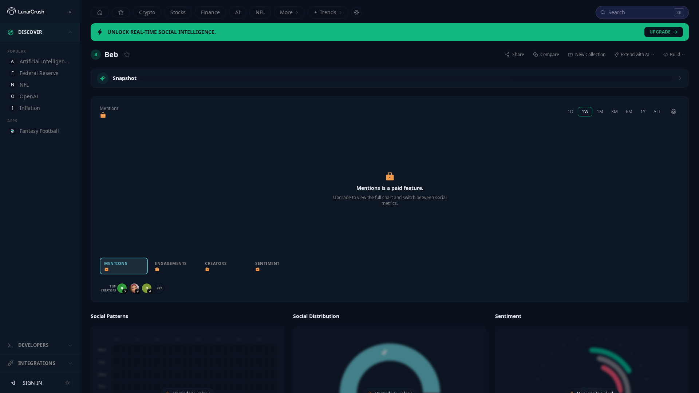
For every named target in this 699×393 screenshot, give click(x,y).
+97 (159, 288)
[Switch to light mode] (68, 383)
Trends (325, 12)
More (286, 12)
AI (237, 12)
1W (585, 111)
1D (570, 111)
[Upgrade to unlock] (103, 115)
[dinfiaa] (134, 288)
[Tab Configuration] (356, 12)
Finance (210, 12)
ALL (657, 111)
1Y (642, 111)
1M (600, 111)
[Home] (100, 12)
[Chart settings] (673, 112)
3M (614, 111)
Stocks (178, 12)
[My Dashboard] (121, 12)
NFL (260, 12)
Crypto (147, 12)
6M (629, 111)
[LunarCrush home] (25, 11)
